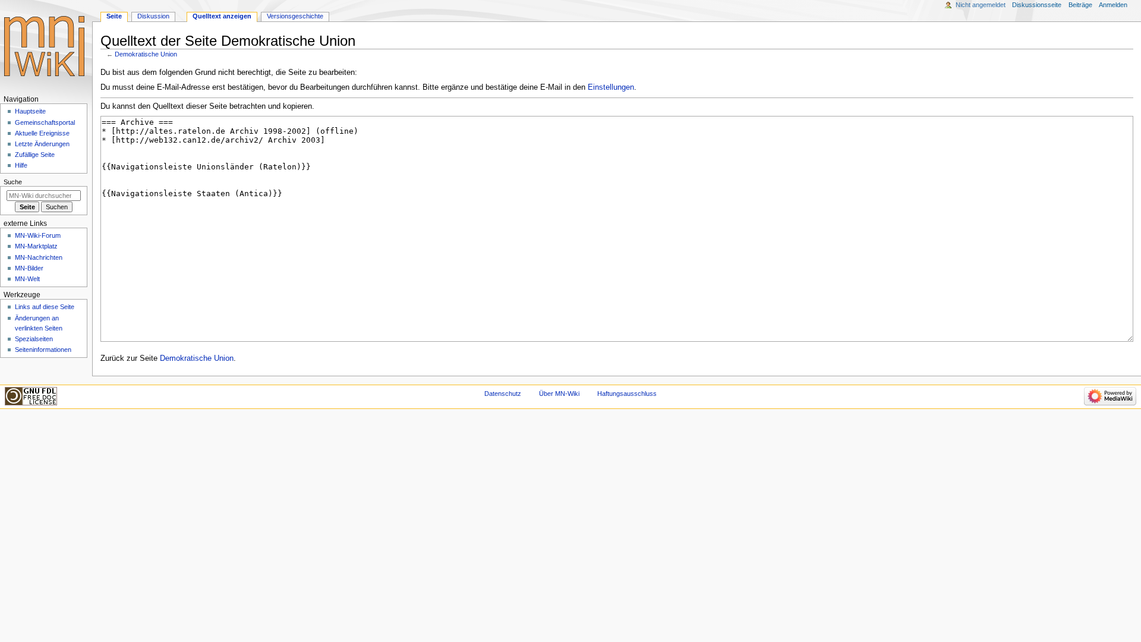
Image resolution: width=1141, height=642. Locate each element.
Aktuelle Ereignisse (42, 133)
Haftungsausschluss (627, 393)
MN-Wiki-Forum (38, 235)
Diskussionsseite (1036, 4)
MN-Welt (27, 278)
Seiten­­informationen (43, 349)
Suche (13, 181)
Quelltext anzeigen (222, 16)
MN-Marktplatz (36, 246)
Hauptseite (30, 111)
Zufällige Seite (35, 154)
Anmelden (1113, 4)
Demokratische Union (146, 54)
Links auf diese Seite (44, 306)
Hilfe (21, 165)
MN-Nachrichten (38, 257)
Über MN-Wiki (559, 393)
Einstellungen (611, 87)
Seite (114, 16)
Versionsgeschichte (295, 16)
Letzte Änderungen (42, 143)
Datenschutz (502, 393)
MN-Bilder (29, 268)
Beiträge (1080, 4)
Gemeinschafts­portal (45, 122)
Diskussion (153, 16)
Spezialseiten (34, 338)
